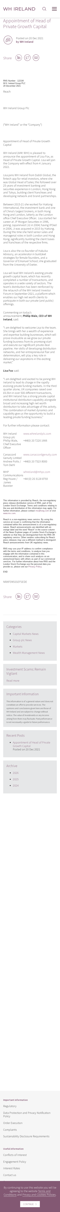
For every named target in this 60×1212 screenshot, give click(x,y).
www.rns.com (9, 513)
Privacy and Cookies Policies (39, 1194)
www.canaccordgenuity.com (40, 454)
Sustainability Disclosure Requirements (26, 1136)
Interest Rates (11, 1168)
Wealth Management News (29, 653)
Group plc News (22, 640)
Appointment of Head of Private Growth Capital (31, 744)
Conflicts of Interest (15, 1155)
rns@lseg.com (42, 511)
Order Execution (12, 1123)
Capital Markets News (26, 634)
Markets (17, 646)
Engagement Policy (14, 1161)
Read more (12, 680)
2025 (16, 779)
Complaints (10, 1129)
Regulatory (9, 1106)
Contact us (9, 1175)
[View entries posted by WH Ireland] (8, 40)
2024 (16, 785)
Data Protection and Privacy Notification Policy (26, 1114)
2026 (16, 773)
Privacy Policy (35, 566)
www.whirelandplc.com (37, 433)
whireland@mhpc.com (36, 472)
